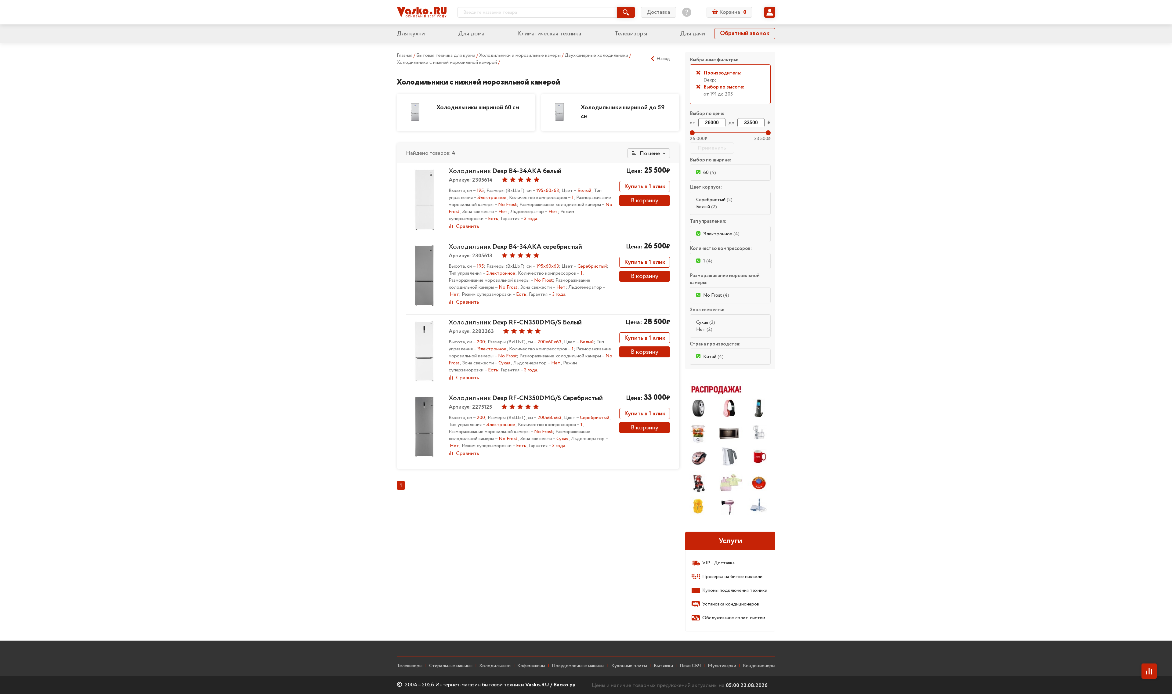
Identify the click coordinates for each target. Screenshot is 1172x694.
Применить (712, 148)
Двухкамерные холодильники (597, 55)
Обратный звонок (744, 33)
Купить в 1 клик (644, 186)
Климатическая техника (549, 33)
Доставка (658, 12)
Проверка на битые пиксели (732, 576)
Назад (663, 58)
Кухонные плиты (629, 666)
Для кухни (411, 33)
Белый (706, 206)
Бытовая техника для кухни (446, 55)
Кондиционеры (759, 666)
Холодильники (495, 666)
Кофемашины (531, 666)
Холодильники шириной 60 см (477, 107)
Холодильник (505, 171)
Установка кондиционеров (730, 604)
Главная (404, 55)
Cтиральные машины (450, 666)
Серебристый (714, 199)
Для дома (471, 33)
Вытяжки (663, 666)
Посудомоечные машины (578, 666)
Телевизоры (630, 33)
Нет (704, 329)
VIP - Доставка (718, 562)
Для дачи (692, 33)
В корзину (644, 200)
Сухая (705, 322)
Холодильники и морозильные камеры (520, 55)
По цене (649, 153)
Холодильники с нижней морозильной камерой (447, 62)
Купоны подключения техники (734, 590)
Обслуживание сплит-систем (733, 617)
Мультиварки (722, 666)
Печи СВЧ (690, 666)
